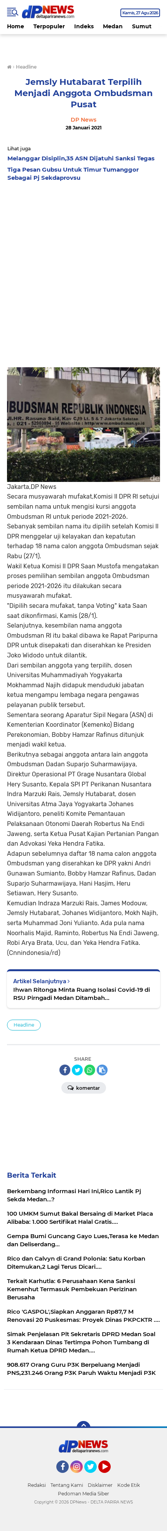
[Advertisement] (83, 272)
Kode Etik (128, 1485)
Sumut (141, 26)
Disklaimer (100, 1485)
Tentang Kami (66, 1485)
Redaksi (37, 1485)
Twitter (94, 1476)
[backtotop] (83, 1428)
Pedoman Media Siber (83, 1494)
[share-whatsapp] (89, 1070)
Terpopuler (49, 26)
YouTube (109, 1476)
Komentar (87, 1088)
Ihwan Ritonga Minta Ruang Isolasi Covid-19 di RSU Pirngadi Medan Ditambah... (81, 993)
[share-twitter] (77, 1070)
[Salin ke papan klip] (102, 1070)
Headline (24, 1025)
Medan (113, 26)
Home (15, 26)
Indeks (84, 26)
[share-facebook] (64, 1070)
